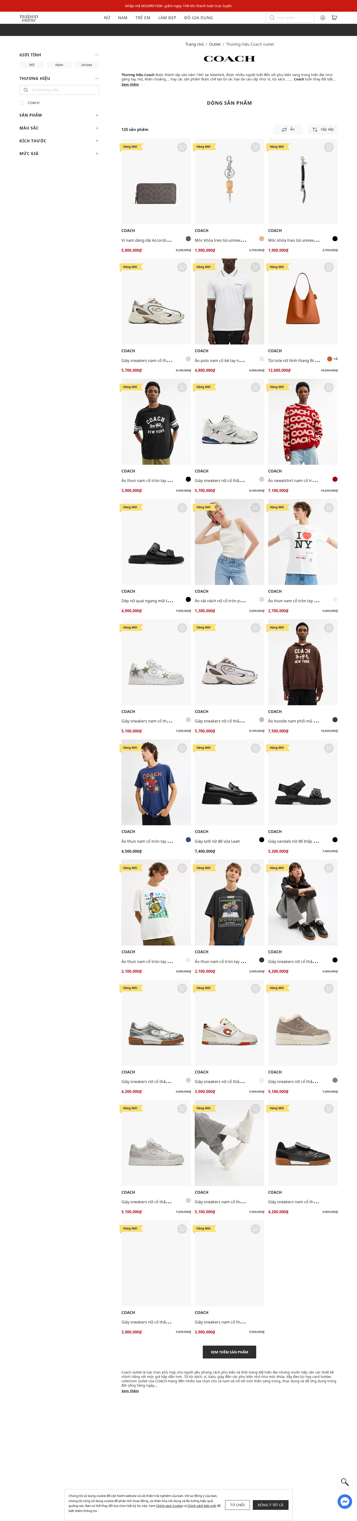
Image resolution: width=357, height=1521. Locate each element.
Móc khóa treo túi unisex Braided (298, 240)
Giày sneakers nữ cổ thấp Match (297, 961)
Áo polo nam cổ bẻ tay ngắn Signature (230, 360)
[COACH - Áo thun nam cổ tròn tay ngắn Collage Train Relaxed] (156, 902)
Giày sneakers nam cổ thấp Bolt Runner (157, 360)
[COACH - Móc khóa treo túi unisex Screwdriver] (229, 181)
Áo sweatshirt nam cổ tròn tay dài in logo (306, 480)
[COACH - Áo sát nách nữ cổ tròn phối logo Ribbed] (229, 542)
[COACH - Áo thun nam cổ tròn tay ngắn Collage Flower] (229, 902)
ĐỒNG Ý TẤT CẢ (271, 1505)
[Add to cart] (182, 147)
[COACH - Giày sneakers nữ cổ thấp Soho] (229, 1023)
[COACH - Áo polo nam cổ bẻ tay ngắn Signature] (229, 301)
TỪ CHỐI (237, 1505)
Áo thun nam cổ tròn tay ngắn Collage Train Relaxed (169, 961)
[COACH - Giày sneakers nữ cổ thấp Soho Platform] (303, 1023)
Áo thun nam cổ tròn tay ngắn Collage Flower (236, 961)
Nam (123, 17)
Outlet (215, 44)
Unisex (86, 64)
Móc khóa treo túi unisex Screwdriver (229, 240)
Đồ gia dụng (198, 17)
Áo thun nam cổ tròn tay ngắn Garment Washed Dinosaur (174, 841)
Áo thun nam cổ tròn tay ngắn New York (305, 600)
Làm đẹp (167, 17)
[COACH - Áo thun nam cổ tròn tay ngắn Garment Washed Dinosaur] (156, 782)
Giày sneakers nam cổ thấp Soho (151, 721)
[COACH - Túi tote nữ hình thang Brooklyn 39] (303, 301)
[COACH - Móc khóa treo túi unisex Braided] (303, 181)
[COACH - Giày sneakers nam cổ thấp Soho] (156, 662)
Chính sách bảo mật (201, 1506)
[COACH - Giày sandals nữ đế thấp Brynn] (303, 782)
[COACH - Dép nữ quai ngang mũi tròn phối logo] (156, 542)
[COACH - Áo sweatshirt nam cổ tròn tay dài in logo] (303, 422)
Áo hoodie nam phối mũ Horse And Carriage (308, 721)
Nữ (107, 17)
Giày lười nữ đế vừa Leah (217, 841)
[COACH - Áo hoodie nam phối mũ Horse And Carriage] (303, 662)
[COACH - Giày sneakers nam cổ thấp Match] (303, 1143)
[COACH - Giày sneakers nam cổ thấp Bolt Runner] (156, 301)
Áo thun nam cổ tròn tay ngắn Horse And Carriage (167, 480)
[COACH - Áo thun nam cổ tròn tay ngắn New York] (303, 542)
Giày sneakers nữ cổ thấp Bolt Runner (229, 721)
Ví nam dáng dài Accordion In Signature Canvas (164, 240)
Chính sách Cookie (169, 1506)
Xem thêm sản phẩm (229, 1352)
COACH (33, 103)
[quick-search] (345, 1482)
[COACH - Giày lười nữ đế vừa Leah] (229, 782)
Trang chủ (194, 44)
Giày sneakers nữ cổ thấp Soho (223, 1081)
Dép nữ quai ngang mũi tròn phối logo (156, 600)
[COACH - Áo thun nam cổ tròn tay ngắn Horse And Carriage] (156, 422)
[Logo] (28, 17)
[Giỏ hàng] (334, 17)
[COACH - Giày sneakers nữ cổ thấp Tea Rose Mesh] (229, 422)
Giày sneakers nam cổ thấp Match (299, 1201)
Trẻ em (143, 17)
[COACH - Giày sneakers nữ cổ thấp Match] (303, 902)
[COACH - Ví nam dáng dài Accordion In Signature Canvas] (156, 181)
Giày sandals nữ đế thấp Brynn (296, 841)
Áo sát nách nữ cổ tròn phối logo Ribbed (232, 600)
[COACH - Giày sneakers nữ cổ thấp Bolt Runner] (229, 662)
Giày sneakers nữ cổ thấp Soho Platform (305, 1081)
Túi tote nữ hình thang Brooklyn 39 (300, 360)
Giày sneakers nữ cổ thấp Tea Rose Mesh (232, 480)
